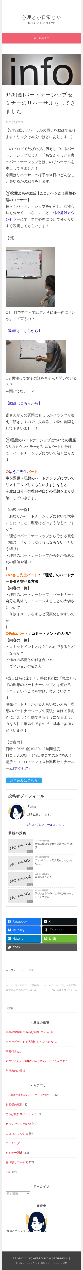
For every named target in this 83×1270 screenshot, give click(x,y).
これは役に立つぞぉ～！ (21, 1114)
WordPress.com (54, 1262)
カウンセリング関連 (18, 1123)
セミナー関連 (26, 970)
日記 (30, 851)
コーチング (13, 1143)
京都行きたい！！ (44, 876)
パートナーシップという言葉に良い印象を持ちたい (60, 988)
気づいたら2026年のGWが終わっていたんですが (54, 895)
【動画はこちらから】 (24, 331)
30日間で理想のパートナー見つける (29, 1094)
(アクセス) (21, 768)
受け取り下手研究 (17, 1162)
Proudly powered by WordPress (40, 1258)
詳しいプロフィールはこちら (45, 824)
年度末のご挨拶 (15, 1070)
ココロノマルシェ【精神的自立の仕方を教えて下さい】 (22, 988)
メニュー (44, 38)
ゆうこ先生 (18, 472)
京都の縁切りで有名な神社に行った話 (54, 845)
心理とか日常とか (41, 17)
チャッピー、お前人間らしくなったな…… (54, 862)
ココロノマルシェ (17, 1133)
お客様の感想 (14, 1104)
